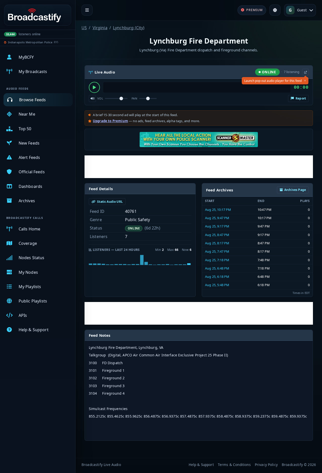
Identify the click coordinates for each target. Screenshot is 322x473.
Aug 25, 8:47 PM (217, 234)
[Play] (94, 87)
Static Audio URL (109, 201)
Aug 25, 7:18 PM (217, 260)
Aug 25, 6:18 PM (217, 276)
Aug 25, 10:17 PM (218, 209)
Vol (100, 98)
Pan (134, 98)
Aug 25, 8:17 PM (217, 243)
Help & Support (201, 464)
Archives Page (295, 190)
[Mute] (92, 98)
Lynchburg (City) (129, 27)
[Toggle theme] (274, 10)
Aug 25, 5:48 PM (217, 285)
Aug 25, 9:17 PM (217, 226)
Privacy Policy (266, 464)
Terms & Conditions (234, 464)
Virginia (100, 27)
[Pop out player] (305, 72)
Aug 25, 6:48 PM (217, 268)
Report (300, 98)
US (84, 27)
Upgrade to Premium (110, 121)
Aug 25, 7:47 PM (217, 251)
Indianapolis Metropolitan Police (30, 42)
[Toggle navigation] (87, 10)
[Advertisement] (199, 166)
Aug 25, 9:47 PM (217, 218)
